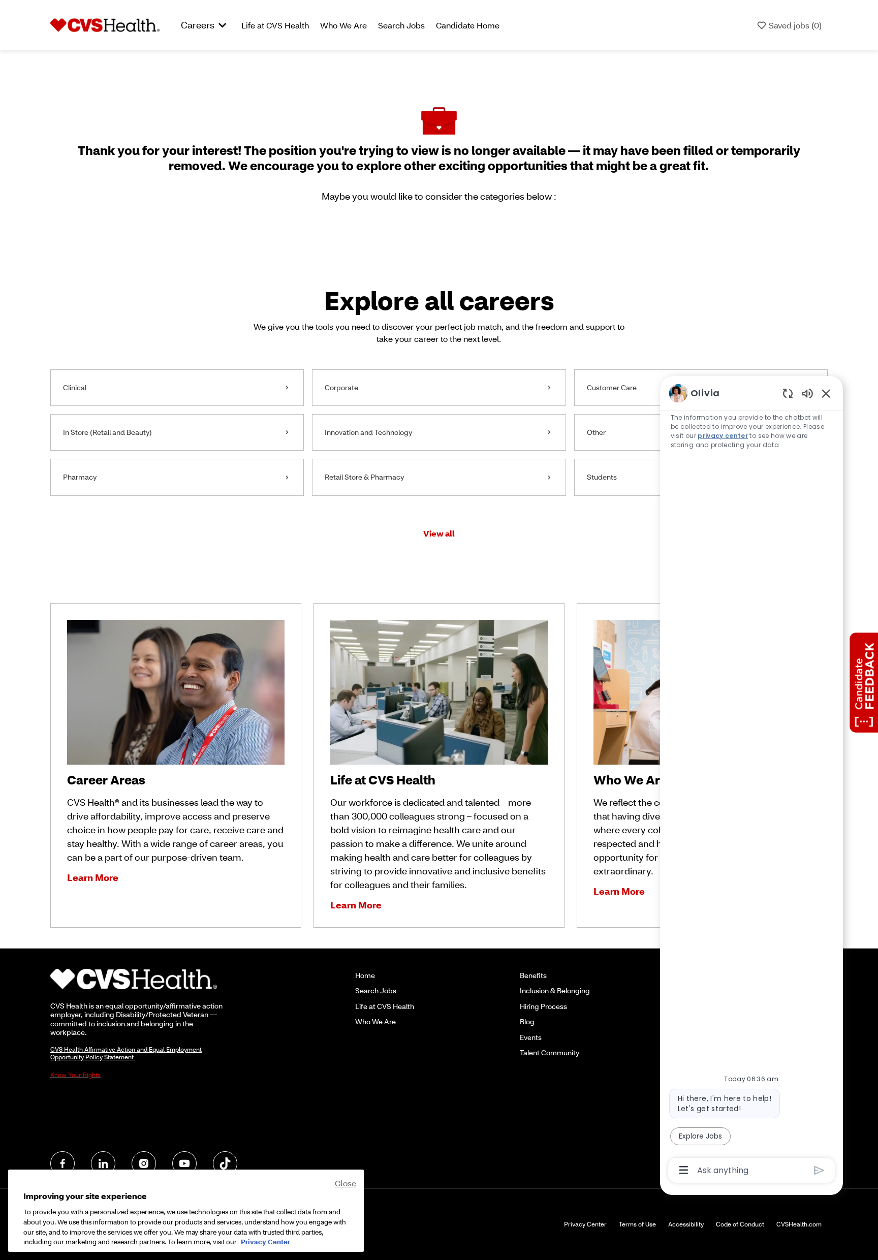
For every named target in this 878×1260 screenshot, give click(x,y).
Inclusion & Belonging (555, 990)
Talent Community (549, 1052)
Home (365, 975)
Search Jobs (401, 25)
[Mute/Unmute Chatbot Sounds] (807, 393)
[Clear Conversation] (787, 393)
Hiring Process (543, 1006)
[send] (819, 1170)
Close (345, 1183)
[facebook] (62, 1163)
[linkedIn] (103, 1163)
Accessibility (686, 1224)
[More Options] (683, 1170)
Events (531, 1037)
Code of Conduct (740, 1224)
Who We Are (343, 25)
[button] (439, 533)
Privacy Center (585, 1224)
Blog (527, 1021)
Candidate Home (467, 25)
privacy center (723, 435)
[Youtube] (184, 1163)
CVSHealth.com (799, 1224)
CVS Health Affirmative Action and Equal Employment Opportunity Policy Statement (126, 1053)
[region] (751, 781)
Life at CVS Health (275, 25)
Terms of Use (637, 1224)
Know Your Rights (75, 1075)
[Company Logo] (105, 24)
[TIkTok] (225, 1163)
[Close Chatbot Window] (826, 393)
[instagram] (144, 1163)
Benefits (533, 975)
